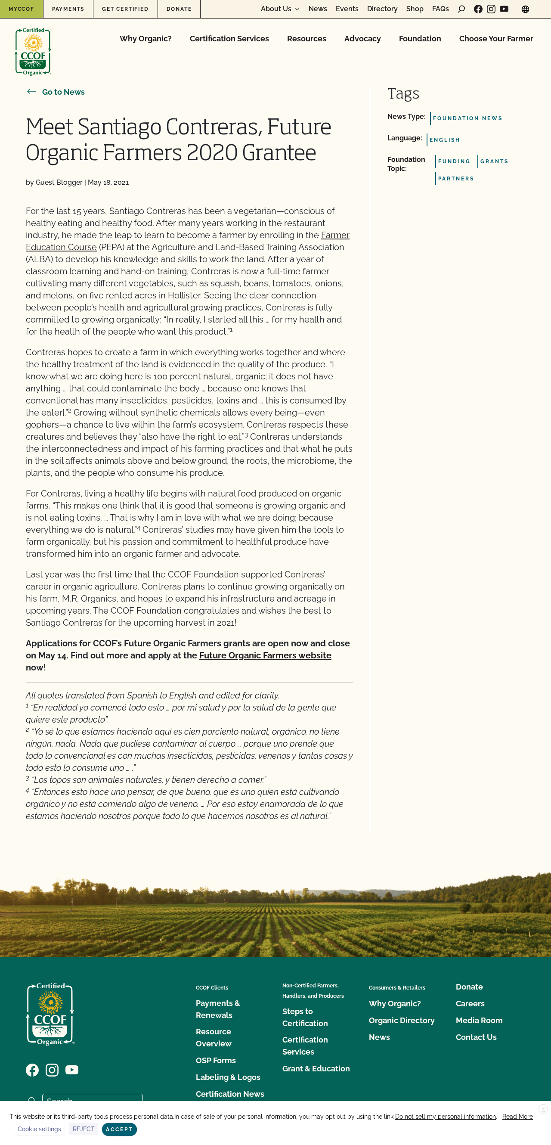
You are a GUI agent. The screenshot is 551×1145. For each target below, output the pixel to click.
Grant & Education (316, 1068)
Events (347, 9)
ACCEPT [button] (119, 1129)
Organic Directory (402, 1020)
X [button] (543, 1109)
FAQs (440, 9)
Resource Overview (214, 1037)
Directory (382, 9)
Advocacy (362, 38)
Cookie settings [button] (39, 1129)
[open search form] (461, 9)
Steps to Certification (305, 1017)
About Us (276, 9)
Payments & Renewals (218, 1009)
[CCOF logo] (33, 43)
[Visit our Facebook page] (478, 9)
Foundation (420, 38)
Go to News (63, 91)
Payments (68, 9)
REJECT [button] (84, 1129)
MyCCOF (21, 9)
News (318, 9)
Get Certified (125, 9)
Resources (306, 38)
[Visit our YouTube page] (504, 9)
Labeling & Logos (228, 1077)
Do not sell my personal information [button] (445, 1116)
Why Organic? (146, 38)
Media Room (479, 1020)
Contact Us (476, 1037)
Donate (179, 9)
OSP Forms (216, 1060)
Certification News (230, 1093)
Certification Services (229, 38)
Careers (470, 1003)
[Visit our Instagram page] (491, 9)
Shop (415, 9)
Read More (517, 1116)
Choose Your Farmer (496, 38)
